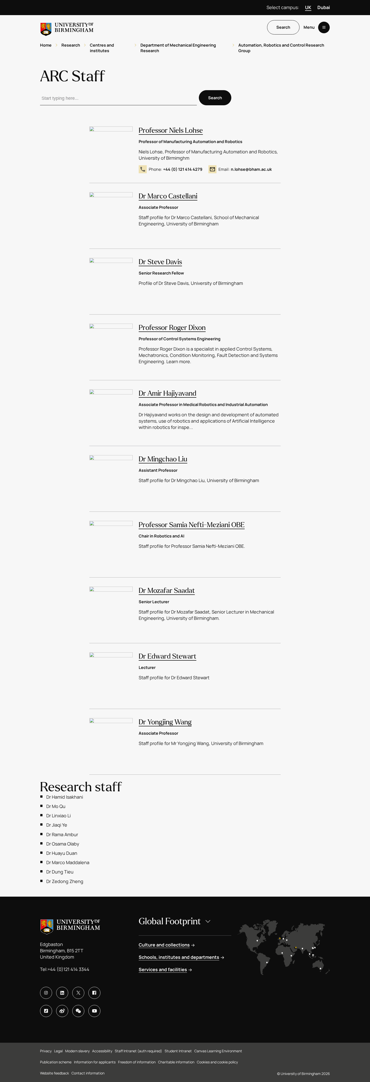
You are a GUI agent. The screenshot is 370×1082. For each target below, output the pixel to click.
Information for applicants (95, 1062)
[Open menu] (324, 27)
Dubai (323, 7)
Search (283, 27)
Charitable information (176, 1062)
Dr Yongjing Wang (165, 722)
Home (46, 45)
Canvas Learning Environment (218, 1051)
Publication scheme (55, 1062)
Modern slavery (77, 1051)
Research (70, 45)
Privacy (46, 1051)
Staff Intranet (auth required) (138, 1051)
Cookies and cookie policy (217, 1062)
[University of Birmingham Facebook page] (94, 993)
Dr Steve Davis (160, 262)
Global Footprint (170, 921)
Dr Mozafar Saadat (167, 590)
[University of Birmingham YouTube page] (94, 1011)
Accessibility (102, 1051)
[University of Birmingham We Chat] (78, 1011)
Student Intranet (178, 1051)
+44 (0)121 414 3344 (68, 969)
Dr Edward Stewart (167, 656)
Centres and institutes (102, 47)
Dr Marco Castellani (168, 196)
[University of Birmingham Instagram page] (46, 993)
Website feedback (54, 1073)
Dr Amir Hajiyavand (167, 393)
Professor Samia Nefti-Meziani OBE (192, 525)
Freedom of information (137, 1062)
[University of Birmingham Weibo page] (62, 1011)
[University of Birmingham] (67, 27)
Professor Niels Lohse (171, 130)
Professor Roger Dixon (172, 327)
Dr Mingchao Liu (163, 459)
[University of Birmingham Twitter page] (78, 993)
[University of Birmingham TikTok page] (46, 1011)
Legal (58, 1051)
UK (308, 7)
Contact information (87, 1073)
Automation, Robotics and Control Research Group (281, 47)
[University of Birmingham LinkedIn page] (62, 993)
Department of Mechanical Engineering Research (178, 47)
